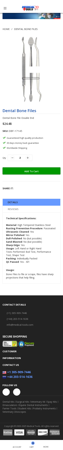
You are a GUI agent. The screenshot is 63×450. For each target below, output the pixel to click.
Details (13, 202)
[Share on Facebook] (19, 188)
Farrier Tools (9, 408)
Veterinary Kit (38, 402)
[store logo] (30, 8)
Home (6, 29)
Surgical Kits (22, 402)
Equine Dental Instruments (33, 405)
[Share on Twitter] (26, 188)
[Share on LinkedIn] (40, 188)
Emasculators (10, 405)
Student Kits (24, 408)
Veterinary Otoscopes (14, 412)
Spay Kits (52, 402)
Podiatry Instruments (44, 408)
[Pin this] (33, 188)
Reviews (13, 209)
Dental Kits (8, 402)
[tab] (31, 202)
